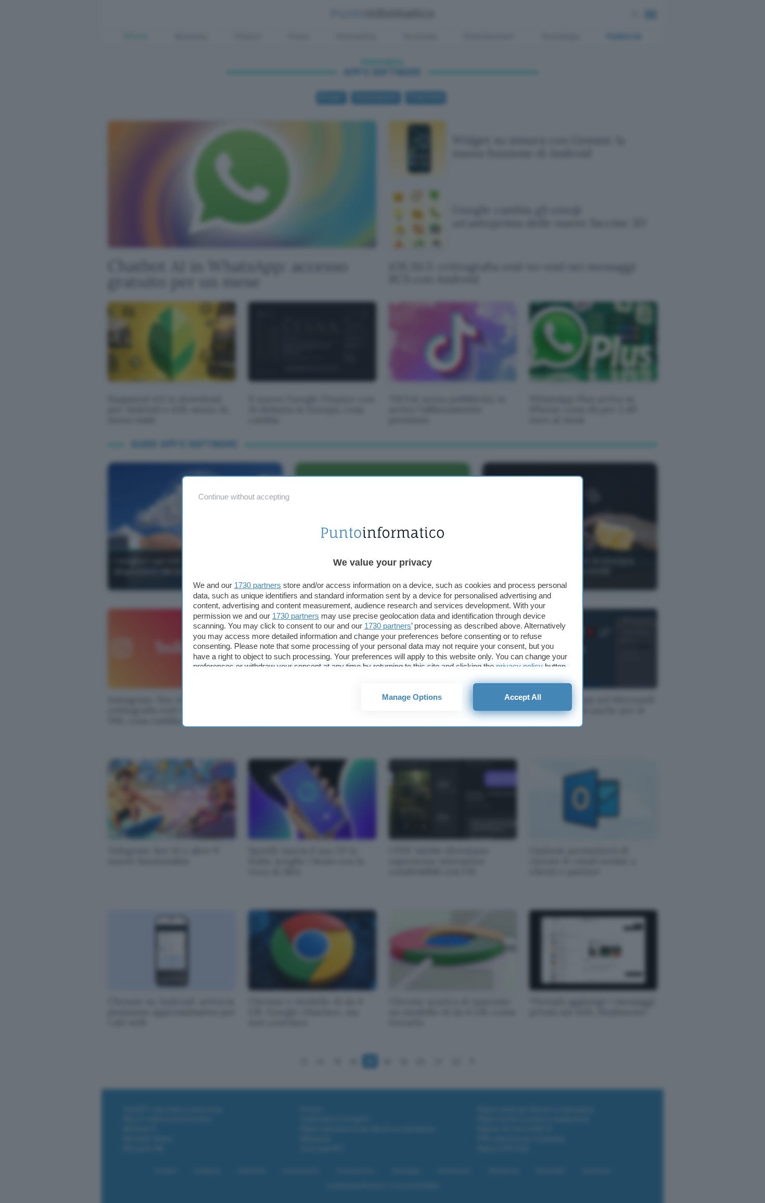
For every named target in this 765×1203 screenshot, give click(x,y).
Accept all (522, 697)
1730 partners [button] (257, 585)
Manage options (412, 697)
